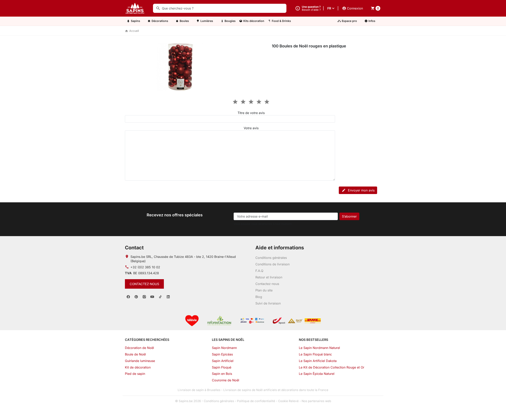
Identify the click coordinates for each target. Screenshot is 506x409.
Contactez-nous (144, 284)
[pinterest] (136, 296)
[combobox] (219, 8)
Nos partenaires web (316, 401)
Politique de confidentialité (256, 401)
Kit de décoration (138, 367)
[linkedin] (168, 296)
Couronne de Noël (225, 380)
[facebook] (128, 296)
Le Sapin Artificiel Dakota (318, 361)
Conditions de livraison (272, 264)
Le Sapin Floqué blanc (315, 354)
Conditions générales (271, 258)
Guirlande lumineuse (140, 361)
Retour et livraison (268, 277)
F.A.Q (259, 271)
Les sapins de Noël (228, 340)
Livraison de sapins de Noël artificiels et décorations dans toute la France (275, 390)
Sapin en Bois (222, 374)
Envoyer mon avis (358, 190)
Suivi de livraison (268, 303)
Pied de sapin (135, 374)
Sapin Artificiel (222, 361)
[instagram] (144, 296)
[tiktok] (160, 296)
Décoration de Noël (139, 348)
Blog (258, 297)
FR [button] (329, 8)
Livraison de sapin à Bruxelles (199, 390)
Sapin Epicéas (222, 354)
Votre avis (251, 128)
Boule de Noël (135, 354)
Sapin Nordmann (224, 348)
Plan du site (264, 290)
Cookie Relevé (288, 401)
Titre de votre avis (251, 113)
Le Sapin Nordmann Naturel (319, 348)
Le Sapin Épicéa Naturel (316, 374)
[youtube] (152, 296)
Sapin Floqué (221, 367)
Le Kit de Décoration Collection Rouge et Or (331, 367)
